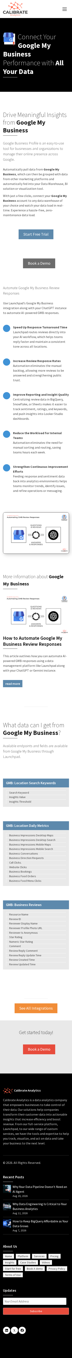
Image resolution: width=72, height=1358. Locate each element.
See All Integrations (36, 1008)
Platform (23, 1256)
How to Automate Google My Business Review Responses (32, 641)
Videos (46, 1262)
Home (8, 1256)
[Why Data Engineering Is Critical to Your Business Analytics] (7, 1206)
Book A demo (35, 1268)
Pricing (54, 1256)
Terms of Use (13, 1275)
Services (39, 1256)
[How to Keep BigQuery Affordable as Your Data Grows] (7, 1223)
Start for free (13, 1268)
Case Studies (28, 1262)
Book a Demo (39, 263)
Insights (9, 1262)
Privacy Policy (57, 1268)
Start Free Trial (36, 234)
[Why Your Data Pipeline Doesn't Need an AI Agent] (7, 1188)
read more (12, 684)
